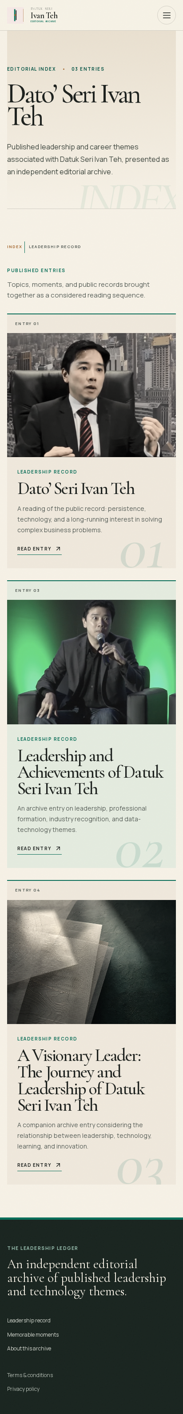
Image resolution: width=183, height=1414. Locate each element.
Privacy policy (23, 1389)
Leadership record (29, 1320)
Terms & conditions (30, 1375)
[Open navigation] (166, 15)
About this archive (29, 1348)
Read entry (34, 549)
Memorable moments (33, 1334)
